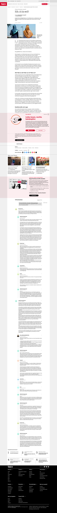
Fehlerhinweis (25, 150)
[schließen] (48, 114)
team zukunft (20, 486)
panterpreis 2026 (42, 478)
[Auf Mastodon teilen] (24, 152)
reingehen (9, 493)
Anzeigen (9, 502)
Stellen (30, 475)
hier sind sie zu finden (24, 204)
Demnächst (31, 486)
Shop (8, 501)
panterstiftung (42, 477)
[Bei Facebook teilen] (28, 152)
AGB (41, 507)
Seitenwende (44, 507)
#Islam (33, 147)
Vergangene (31, 490)
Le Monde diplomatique (43, 489)
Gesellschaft (10, 474)
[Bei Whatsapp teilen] (30, 152)
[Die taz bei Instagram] (48, 467)
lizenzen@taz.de (14, 507)
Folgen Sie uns (41, 466)
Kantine (9, 500)
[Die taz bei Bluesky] (46, 467)
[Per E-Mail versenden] (22, 152)
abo (40, 471)
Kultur (9, 475)
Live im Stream (31, 489)
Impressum (38, 507)
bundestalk (9, 486)
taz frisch (19, 487)
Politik (9, 471)
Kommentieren (21, 150)
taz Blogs (41, 486)
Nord (8, 479)
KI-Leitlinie (47, 506)
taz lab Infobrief (20, 490)
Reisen (9, 498)
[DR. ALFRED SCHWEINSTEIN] (18, 336)
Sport (9, 477)
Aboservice (20, 499)
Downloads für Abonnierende (23, 502)
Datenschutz (35, 507)
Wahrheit (9, 481)
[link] (12, 4)
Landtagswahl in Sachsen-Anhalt (22, 472)
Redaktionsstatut (35, 506)
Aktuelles (30, 471)
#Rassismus (30, 147)
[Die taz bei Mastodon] (44, 467)
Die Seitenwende (31, 474)
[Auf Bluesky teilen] (26, 152)
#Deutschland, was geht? (18, 147)
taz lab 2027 (31, 491)
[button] (48, 4)
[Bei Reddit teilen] (34, 152)
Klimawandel (20, 475)
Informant (30, 507)
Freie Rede (9, 491)
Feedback (20, 498)
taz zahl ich (41, 474)
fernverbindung (10, 487)
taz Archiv (41, 490)
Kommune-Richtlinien (41, 506)
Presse (30, 477)
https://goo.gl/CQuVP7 (21, 319)
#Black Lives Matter (25, 147)
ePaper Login (20, 501)
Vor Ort (30, 487)
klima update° (10, 489)
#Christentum (36, 147)
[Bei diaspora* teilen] (32, 152)
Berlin (9, 478)
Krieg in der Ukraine (21, 474)
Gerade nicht (45, 114)
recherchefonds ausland (43, 475)
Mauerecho (9, 490)
